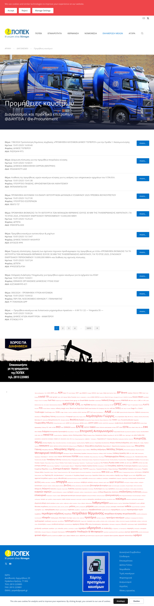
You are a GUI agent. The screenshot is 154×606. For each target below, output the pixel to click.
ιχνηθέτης (50, 499)
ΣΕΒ (125, 463)
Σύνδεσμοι (124, 556)
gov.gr (75, 400)
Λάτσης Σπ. (136, 443)
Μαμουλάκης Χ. (107, 446)
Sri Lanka (128, 408)
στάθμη (117, 521)
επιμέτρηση (49, 495)
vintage (62, 412)
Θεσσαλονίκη (99, 435)
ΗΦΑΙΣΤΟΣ (48, 434)
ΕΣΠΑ (125, 426)
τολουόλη (60, 528)
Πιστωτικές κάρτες (144, 459)
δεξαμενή (46, 488)
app (80, 393)
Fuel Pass (51, 400)
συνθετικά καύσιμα (58, 524)
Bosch (115, 393)
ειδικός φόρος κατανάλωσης (136, 488)
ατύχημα (132, 482)
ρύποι (106, 521)
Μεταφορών (66, 453)
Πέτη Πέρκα (101, 456)
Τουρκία (145, 469)
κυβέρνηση (66, 503)
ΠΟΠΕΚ (75, 456)
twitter (53, 412)
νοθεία (128, 506)
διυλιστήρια (98, 489)
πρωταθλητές (61, 521)
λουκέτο (138, 503)
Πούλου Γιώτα (63, 463)
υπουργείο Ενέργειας (46, 532)
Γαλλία (119, 420)
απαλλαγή (53, 482)
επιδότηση (136, 492)
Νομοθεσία (124, 569)
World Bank (84, 412)
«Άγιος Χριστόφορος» (98, 412)
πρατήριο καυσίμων (115, 517)
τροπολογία (71, 528)
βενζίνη (67, 485)
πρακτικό (82, 518)
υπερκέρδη (130, 528)
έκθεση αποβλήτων (110, 475)
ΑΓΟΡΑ (132, 33)
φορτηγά (127, 532)
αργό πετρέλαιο (116, 482)
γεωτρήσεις (122, 485)
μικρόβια (96, 506)
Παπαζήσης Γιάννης (54, 459)
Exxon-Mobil (138, 397)
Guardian (92, 400)
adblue (56, 393)
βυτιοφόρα (94, 485)
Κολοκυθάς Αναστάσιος (61, 442)
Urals (58, 412)
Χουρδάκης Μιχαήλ (79, 475)
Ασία (84, 416)
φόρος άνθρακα (71, 535)
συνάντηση (133, 521)
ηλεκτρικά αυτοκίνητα (68, 495)
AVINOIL (94, 393)
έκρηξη (117, 475)
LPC (142, 400)
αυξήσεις (136, 482)
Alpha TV (65, 393)
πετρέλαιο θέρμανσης (88, 513)
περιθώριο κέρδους (53, 513)
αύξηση (53, 485)
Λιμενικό (37, 446)
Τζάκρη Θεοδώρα (113, 469)
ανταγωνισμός (132, 478)
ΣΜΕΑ (146, 463)
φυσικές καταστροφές (144, 532)
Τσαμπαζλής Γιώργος (49, 472)
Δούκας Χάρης (143, 423)
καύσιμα (121, 498)
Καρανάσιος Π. (102, 439)
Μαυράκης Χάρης (64, 449)
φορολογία (106, 532)
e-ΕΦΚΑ (92, 397)
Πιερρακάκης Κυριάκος (133, 460)
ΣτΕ (106, 466)
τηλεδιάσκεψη (130, 524)
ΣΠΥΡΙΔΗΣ (38, 466)
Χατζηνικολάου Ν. (69, 475)
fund (63, 400)
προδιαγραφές (39, 521)
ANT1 (77, 393)
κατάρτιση (84, 499)
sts (137, 408)
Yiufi (91, 412)
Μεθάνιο (88, 449)
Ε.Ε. (47, 427)
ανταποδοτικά (141, 478)
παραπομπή (123, 509)
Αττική (116, 416)
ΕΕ (52, 427)
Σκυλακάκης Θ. (101, 466)
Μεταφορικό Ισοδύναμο (49, 452)
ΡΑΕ (102, 463)
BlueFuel (111, 393)
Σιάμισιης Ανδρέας (81, 466)
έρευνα (130, 475)
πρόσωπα (77, 521)
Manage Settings (43, 10)
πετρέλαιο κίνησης (113, 513)
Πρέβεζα (70, 463)
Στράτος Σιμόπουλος (143, 466)
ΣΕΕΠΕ (135, 462)
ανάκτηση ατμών (92, 478)
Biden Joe (106, 393)
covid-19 (43, 396)
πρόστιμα (69, 520)
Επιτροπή (77, 431)
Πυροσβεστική (96, 463)
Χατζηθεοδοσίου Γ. (59, 475)
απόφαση (101, 482)
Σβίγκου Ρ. (72, 466)
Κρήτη (87, 443)
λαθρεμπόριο (100, 502)
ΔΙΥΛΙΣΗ (100, 423)
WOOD (79, 412)
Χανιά (43, 475)
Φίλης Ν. (121, 472)
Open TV (130, 404)
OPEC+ (125, 404)
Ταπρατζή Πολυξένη (102, 469)
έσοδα (134, 475)
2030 (48, 393)
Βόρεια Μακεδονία (104, 420)
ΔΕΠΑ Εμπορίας (75, 423)
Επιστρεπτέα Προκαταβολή (58, 431)
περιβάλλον (38, 514)
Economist (101, 397)
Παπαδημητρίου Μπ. (130, 456)
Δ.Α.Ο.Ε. (64, 423)
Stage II (133, 408)
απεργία (61, 482)
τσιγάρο (76, 528)
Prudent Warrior (46, 408)
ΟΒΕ (127, 453)
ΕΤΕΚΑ (136, 427)
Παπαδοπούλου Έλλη (141, 457)
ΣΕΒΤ (128, 463)
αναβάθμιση (99, 478)
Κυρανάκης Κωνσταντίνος (102, 443)
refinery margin (60, 408)
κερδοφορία (141, 499)
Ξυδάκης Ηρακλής (119, 453)
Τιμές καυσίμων (126, 573)
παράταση (70, 509)
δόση (104, 488)
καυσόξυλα (109, 499)
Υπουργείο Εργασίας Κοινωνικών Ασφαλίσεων (81, 472)
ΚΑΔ (143, 435)
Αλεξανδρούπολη (145, 412)
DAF (62, 397)
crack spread (53, 397)
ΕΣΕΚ (120, 427)
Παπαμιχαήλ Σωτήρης (76, 459)
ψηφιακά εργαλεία (99, 535)
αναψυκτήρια (125, 478)
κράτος (61, 503)
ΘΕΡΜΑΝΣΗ (73, 33)
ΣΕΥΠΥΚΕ (140, 463)
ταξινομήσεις (105, 524)
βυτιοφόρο (104, 485)
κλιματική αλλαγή (40, 503)
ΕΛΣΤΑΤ (86, 427)
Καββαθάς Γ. (87, 439)
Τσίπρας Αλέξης (39, 472)
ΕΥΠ (142, 427)
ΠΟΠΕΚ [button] (38, 33)
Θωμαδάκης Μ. (110, 435)
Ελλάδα (40, 431)
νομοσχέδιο (38, 509)
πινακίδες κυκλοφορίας (141, 514)
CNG (140, 393)
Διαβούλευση (119, 423)
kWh (132, 400)
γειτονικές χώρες (116, 485)
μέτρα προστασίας (52, 506)
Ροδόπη (105, 463)
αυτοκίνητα (38, 485)
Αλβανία (137, 412)
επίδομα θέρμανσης (104, 492)
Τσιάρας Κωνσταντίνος (63, 472)
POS (41, 408)
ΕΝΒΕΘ (93, 427)
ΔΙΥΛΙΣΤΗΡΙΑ (105, 423)
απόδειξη (90, 482)
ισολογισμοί (37, 499)
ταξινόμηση (112, 524)
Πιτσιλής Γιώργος (39, 463)
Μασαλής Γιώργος (130, 446)
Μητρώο (72, 453)
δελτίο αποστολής (138, 485)
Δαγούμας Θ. (112, 423)
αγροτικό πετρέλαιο (41, 478)
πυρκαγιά (89, 521)
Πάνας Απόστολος (94, 456)
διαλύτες (71, 489)
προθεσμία (48, 521)
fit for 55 (41, 400)
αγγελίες (139, 475)
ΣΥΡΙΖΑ (43, 466)
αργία (104, 482)
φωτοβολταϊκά (54, 535)
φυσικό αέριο (41, 535)
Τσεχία (55, 472)
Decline (136, 601)
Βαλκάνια (136, 416)
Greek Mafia (84, 400)
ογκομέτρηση (50, 509)
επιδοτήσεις (125, 491)
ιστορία (43, 499)
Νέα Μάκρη (109, 453)
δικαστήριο (91, 488)
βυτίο (88, 485)
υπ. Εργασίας (115, 528)
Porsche (36, 408)
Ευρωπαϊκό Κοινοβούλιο (130, 431)
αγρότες (50, 478)
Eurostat (130, 397)
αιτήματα (79, 478)
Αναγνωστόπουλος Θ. (61, 416)
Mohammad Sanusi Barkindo (56, 404)
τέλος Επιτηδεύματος (95, 524)
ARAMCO (84, 393)
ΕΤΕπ (139, 427)
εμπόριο (82, 492)
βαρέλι (57, 485)
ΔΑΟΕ (68, 423)
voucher (70, 412)
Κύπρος (112, 443)
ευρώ (58, 495)
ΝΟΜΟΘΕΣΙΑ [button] (91, 33)
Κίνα (73, 439)
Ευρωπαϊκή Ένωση (119, 431)
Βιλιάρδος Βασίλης (65, 420)
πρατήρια (90, 517)
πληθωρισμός (54, 518)
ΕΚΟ (58, 427)
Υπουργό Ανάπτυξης (96, 472)
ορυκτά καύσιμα (63, 509)
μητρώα (89, 506)
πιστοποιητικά (38, 518)
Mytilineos (94, 405)
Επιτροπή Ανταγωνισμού (96, 431)
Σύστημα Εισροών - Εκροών (66, 468)
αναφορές (119, 478)
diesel (78, 397)
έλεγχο (121, 475)
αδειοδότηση (62, 478)
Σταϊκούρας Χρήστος (131, 466)
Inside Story (118, 400)
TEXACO (140, 408)
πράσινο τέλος (76, 518)
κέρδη (63, 499)
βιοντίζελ (84, 485)
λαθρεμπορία (89, 503)
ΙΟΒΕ (120, 435)
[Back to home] (17, 33)
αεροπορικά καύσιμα (72, 478)
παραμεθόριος (115, 509)
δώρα (106, 488)
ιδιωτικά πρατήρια (136, 495)
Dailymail (65, 397)
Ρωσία (111, 462)
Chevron (135, 393)
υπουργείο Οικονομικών (58, 532)
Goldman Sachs (69, 400)
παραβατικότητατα (106, 509)
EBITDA (97, 397)
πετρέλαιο (68, 514)
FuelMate (45, 400)
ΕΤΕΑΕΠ (133, 427)
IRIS (129, 400)
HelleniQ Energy (108, 400)
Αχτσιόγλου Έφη (122, 416)
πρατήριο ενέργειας (101, 518)
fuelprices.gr (58, 400)
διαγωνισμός (65, 488)
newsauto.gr (106, 404)
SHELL (118, 408)
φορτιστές (134, 532)
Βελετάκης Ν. (38, 420)
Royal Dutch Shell (82, 408)
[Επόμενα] (97, 328)
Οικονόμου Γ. (44, 457)
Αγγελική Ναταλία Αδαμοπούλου (127, 412)
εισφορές (65, 492)
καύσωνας (128, 499)
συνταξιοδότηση (68, 524)
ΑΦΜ (118, 412)
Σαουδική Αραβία (65, 466)
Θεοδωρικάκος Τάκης (80, 435)
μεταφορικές (82, 506)
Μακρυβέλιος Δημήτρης (93, 446)
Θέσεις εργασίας (127, 590)
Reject (25, 10)
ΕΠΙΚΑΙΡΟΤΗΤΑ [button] (55, 33)
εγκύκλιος (111, 489)
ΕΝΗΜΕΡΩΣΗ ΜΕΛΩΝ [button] (113, 33)
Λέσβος (142, 442)
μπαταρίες (114, 506)
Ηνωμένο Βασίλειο (58, 435)
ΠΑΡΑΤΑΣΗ (51, 456)
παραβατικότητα (95, 509)
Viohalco (66, 412)
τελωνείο (124, 524)
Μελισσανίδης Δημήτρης (129, 449)
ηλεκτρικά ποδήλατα (91, 495)
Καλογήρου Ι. (94, 439)
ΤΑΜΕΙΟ (81, 469)
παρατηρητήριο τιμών (135, 509)
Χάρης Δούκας (38, 475)
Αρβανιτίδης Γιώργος (78, 416)
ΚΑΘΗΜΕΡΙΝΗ (38, 439)
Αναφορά (69, 416)
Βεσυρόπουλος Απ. (54, 420)
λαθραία (83, 503)
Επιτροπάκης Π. (71, 431)
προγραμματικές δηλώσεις (137, 518)
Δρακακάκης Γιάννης (40, 427)
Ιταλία (139, 435)
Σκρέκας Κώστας (92, 466)
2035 (52, 393)
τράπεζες (66, 528)
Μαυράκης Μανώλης (48, 449)
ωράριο (137, 535)
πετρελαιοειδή (129, 513)
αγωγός (55, 478)
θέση (120, 495)
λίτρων (79, 503)
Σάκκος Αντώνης (50, 466)
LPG (144, 400)
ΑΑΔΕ (108, 412)
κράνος (58, 503)
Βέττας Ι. (132, 416)
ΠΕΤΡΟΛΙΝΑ (67, 456)
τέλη (86, 524)
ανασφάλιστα (112, 478)
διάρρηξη (59, 488)
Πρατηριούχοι (75, 463)
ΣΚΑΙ (144, 463)
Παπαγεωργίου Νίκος (114, 456)
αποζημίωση (70, 482)
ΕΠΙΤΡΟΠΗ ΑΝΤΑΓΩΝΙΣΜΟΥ (106, 427)
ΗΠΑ (41, 435)
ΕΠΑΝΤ (97, 427)
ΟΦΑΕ (136, 453)
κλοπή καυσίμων (51, 503)
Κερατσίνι (131, 439)
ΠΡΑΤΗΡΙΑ (81, 456)
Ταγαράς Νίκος (92, 469)
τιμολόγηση (45, 528)
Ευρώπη (138, 431)
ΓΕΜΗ (110, 420)
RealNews (53, 408)
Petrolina (140, 404)
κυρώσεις (75, 503)
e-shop (88, 397)
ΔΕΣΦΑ (82, 423)
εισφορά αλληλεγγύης (57, 492)
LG (137, 400)
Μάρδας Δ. (80, 446)
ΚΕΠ (59, 439)
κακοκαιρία (73, 499)
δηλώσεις (53, 489)
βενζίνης (73, 485)
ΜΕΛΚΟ (51, 446)
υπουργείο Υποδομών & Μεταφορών (84, 531)
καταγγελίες (90, 499)
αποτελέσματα (77, 482)
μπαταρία (108, 506)
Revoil (72, 408)
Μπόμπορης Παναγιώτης (92, 453)
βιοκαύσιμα (78, 485)
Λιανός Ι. (146, 443)
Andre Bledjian (72, 393)
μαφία (58, 506)
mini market (46, 404)
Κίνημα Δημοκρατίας (79, 439)
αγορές (144, 475)
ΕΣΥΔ (130, 427)
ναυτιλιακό (120, 506)
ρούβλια (98, 521)
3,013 (89, 328)
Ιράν (135, 435)
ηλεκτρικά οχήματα (81, 495)
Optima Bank (135, 404)
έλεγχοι (126, 475)
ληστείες (116, 503)
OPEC (118, 404)
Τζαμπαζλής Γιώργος (125, 469)
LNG (139, 400)
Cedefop (130, 393)
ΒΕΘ (129, 416)
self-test (112, 408)
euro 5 (121, 397)
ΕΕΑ (54, 427)
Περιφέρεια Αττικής (104, 459)
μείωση (62, 506)
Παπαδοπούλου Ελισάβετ (40, 459)
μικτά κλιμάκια (102, 506)
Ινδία (132, 435)
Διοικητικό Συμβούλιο (132, 423)
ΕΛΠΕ (80, 426)
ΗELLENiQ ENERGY (145, 431)
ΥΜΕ (69, 472)
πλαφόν (46, 517)
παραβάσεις (77, 509)
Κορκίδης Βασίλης (81, 442)
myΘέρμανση (100, 404)
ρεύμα (94, 521)
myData (87, 404)
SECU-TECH (107, 408)
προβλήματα (128, 518)
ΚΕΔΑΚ (56, 439)
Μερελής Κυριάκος (140, 449)
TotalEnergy (48, 412)
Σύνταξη (51, 469)
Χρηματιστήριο (88, 475)
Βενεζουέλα (45, 420)
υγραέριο (82, 528)
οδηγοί (57, 509)
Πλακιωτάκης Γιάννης (50, 463)
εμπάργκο (70, 492)
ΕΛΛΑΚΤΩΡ (73, 427)
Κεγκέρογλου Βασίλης (123, 439)
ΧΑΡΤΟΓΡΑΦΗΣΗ (138, 472)
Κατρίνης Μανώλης (112, 439)
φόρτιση (82, 535)
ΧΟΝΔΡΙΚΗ (145, 472)
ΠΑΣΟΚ (60, 457)
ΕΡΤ (117, 427)
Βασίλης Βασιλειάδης (144, 416)
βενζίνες (61, 485)
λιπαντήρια (126, 503)
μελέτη (77, 506)
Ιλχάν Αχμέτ (128, 435)
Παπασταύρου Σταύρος (87, 459)
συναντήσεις (42, 524)
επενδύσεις (115, 492)
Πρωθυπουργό (89, 463)
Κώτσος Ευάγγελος (122, 443)
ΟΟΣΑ (133, 453)
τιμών (56, 528)
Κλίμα (54, 442)
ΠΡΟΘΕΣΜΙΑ (86, 456)
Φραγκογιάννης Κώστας (128, 472)
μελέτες (72, 506)
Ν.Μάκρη (101, 453)
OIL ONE (111, 404)
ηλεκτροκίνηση (112, 495)
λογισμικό (132, 503)
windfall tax (75, 412)
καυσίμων (104, 499)
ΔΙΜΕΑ (96, 423)
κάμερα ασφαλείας (57, 499)
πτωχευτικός (83, 521)
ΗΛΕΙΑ (36, 435)
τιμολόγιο (51, 528)
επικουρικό (40, 495)
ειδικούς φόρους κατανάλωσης (122, 488)
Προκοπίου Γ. (83, 463)
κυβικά (70, 503)
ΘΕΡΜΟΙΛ (70, 435)
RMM (75, 408)
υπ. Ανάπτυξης (106, 528)
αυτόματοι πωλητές (46, 485)
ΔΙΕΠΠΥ (91, 423)
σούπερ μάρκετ (111, 521)
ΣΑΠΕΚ (122, 463)
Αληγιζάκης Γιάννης (48, 416)
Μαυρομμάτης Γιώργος (80, 449)
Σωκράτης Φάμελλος (41, 469)
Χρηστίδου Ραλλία (97, 475)
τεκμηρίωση (118, 524)
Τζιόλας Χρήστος (138, 469)
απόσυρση (95, 482)
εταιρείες (54, 495)
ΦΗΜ (107, 472)
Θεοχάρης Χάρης (91, 435)
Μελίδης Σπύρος (114, 449)
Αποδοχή (121, 601)
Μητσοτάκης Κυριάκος (80, 453)
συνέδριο (139, 521)
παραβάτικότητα (84, 509)
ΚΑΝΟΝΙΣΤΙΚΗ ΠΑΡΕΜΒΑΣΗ (47, 439)
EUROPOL (126, 397)
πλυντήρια (62, 518)
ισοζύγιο (143, 495)
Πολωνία (57, 463)
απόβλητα (84, 482)
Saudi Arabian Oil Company (96, 408)
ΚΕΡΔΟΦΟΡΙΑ (63, 439)
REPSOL (67, 408)
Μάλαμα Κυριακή (73, 446)
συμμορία (127, 521)
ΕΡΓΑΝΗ (114, 427)
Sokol (125, 408)
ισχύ (46, 499)
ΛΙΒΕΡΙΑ (131, 442)
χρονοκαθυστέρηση (90, 535)
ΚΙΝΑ (68, 439)
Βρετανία (97, 420)
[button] (142, 33)
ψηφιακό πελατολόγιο (126, 535)
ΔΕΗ (71, 423)
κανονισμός (79, 499)
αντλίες (38, 482)
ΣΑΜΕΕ (117, 463)
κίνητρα (68, 499)
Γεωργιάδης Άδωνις (44, 422)
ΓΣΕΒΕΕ (114, 420)
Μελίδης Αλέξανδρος (98, 449)
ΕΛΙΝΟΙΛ (67, 427)
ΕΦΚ (145, 427)
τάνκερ (82, 524)
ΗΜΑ (39, 435)
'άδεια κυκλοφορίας (39, 393)
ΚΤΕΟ (71, 439)
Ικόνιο (123, 435)
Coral (143, 393)
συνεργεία (48, 524)
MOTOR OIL (71, 404)
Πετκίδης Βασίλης (114, 459)
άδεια (104, 475)
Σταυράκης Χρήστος (116, 465)
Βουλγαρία (80, 420)
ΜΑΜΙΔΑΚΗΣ (44, 446)
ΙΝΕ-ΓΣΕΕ (117, 435)
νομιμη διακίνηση (136, 506)
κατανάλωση (98, 499)
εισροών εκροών (43, 491)
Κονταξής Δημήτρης (71, 442)
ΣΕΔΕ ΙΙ (130, 463)
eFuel (106, 397)
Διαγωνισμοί (125, 582)
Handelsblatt (98, 400)
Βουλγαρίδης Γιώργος (90, 420)
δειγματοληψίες (129, 485)
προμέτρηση (54, 521)
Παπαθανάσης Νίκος (66, 459)
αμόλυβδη (85, 478)
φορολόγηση (121, 532)
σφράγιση (76, 524)
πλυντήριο (69, 518)
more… (143, 143)
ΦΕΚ (103, 471)
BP (119, 392)
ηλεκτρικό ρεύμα (101, 495)
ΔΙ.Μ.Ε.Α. (86, 423)
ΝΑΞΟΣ (105, 453)
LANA (134, 400)
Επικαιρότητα (125, 560)
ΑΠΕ (115, 412)
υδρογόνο (94, 528)
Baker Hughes (100, 393)
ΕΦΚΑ (36, 431)
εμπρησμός (76, 492)
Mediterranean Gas (39, 404)
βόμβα (110, 485)
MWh (82, 404)
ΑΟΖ (113, 412)
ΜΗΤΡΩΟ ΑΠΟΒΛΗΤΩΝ (63, 446)
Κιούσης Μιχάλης (47, 443)
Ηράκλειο (65, 435)
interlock (124, 400)
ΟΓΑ (130, 453)
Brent (124, 392)
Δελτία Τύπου (125, 564)
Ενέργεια (45, 431)
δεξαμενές (38, 489)
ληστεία (111, 503)
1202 (45, 393)
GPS (79, 400)
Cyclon (59, 397)
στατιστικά (122, 521)
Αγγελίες (123, 586)
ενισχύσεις (95, 492)
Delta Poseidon (72, 397)
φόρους (77, 535)
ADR (60, 392)
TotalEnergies (39, 412)
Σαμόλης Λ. (57, 466)
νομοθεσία (142, 506)
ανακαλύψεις (105, 478)
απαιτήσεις (48, 482)
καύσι (113, 499)
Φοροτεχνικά (125, 577)
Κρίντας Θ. (92, 442)
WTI (88, 412)
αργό (108, 482)
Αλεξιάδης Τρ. (38, 416)
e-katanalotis (83, 397)
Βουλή (73, 419)
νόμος (43, 509)
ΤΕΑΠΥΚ (85, 469)
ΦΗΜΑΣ (111, 472)
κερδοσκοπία (134, 499)
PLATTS (146, 404)
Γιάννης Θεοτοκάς (58, 423)
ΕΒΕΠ (50, 427)
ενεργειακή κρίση (88, 492)
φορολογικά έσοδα (113, 532)
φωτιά (49, 535)
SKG (122, 408)
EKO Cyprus (110, 397)
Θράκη (105, 435)
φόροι (60, 535)
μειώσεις (67, 506)
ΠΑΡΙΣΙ (55, 456)
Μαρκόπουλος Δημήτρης (119, 446)
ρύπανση (102, 521)
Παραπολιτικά (96, 459)
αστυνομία (126, 482)
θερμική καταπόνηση (127, 495)
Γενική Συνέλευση (127, 420)
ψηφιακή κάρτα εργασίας (111, 535)
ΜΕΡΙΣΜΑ (56, 446)
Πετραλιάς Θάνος (122, 459)
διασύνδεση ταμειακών (81, 489)
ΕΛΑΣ (62, 427)
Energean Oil (117, 397)
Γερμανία (135, 420)
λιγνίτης (120, 503)
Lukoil (147, 400)
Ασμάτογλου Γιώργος (100, 416)
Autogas (89, 393)
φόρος (64, 535)
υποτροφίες (137, 528)
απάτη (43, 482)
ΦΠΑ (116, 471)
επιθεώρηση (144, 492)
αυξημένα (141, 482)
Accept (11, 10)
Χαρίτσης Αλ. (49, 475)
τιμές (135, 524)
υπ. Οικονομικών (122, 528)
